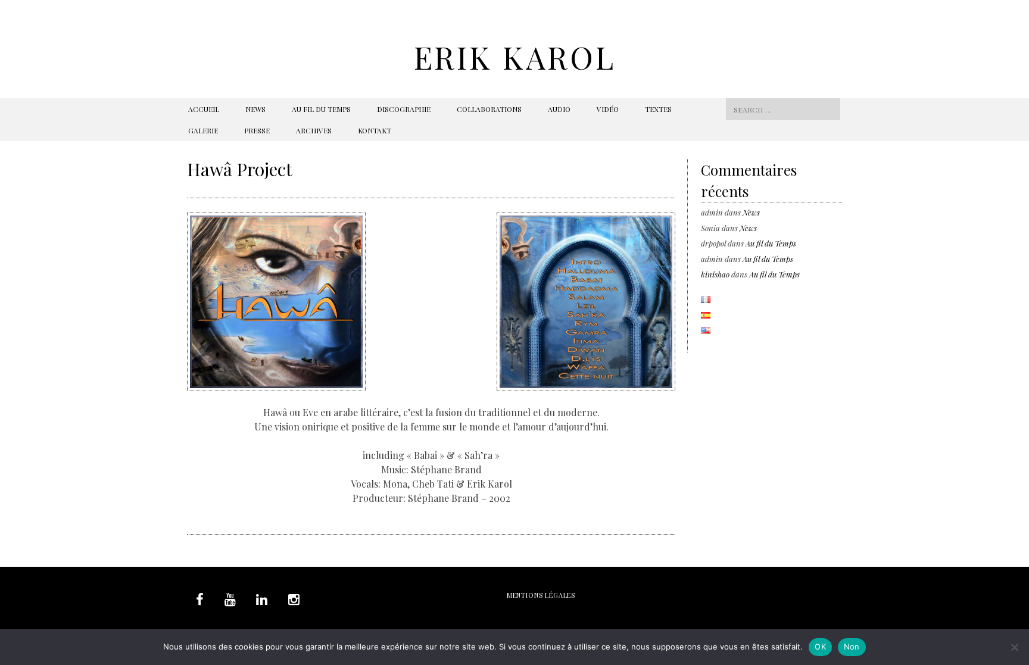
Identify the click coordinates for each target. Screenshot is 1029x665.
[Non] (1014, 647)
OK (820, 646)
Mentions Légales (541, 595)
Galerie (203, 130)
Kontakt (374, 130)
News (255, 109)
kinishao (715, 274)
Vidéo (608, 109)
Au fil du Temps (321, 109)
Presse (257, 130)
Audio (559, 109)
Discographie (404, 109)
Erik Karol (515, 56)
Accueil (203, 109)
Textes (658, 109)
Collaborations (489, 109)
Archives (314, 130)
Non (852, 646)
